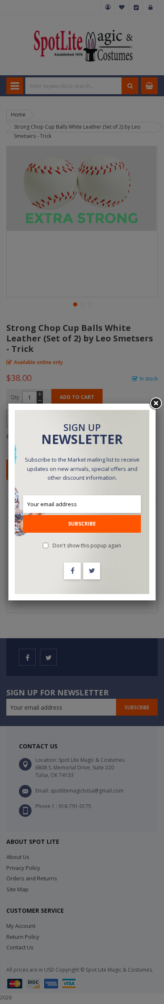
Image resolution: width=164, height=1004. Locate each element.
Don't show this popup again (87, 545)
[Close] (155, 403)
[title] (72, 571)
